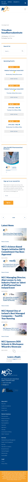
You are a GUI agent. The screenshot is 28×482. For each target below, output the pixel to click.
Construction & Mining (6, 431)
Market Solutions (6, 414)
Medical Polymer (4, 420)
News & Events (5, 241)
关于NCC (10, 1)
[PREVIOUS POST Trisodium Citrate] (3, 217)
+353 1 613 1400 (7, 382)
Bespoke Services (5, 448)
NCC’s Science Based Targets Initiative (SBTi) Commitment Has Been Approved (13, 250)
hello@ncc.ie (6, 384)
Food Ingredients (5, 423)
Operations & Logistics (6, 446)
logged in (15, 359)
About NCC (4, 401)
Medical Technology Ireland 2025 (14, 70)
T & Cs (2, 461)
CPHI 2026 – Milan (13, 107)
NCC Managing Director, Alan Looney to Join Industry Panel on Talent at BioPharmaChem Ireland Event (13, 282)
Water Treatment (5, 434)
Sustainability (4, 455)
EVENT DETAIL (14, 78)
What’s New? (4, 410)
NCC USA (3, 1)
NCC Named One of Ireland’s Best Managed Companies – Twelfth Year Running (13, 314)
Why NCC (3, 403)
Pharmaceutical (4, 416)
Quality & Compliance (6, 406)
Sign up (8, 202)
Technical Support (5, 451)
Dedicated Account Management (8, 440)
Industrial (3, 425)
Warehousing (4, 453)
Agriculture (3, 427)
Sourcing (3, 444)
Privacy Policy (4, 463)
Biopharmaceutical (5, 418)
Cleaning (3, 429)
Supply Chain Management (7, 442)
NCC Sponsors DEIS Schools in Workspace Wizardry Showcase (12, 344)
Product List (4, 408)
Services (3, 437)
